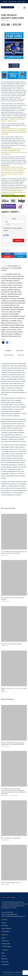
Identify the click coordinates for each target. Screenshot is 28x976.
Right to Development (7, 323)
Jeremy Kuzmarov (5, 746)
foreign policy (12, 287)
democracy (17, 280)
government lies (5, 291)
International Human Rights (17, 300)
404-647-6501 (9, 912)
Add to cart (18, 240)
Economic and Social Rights (14, 283)
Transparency (4, 327)
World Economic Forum (14, 336)
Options (14, 218)
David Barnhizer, (5, 795)
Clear (8, 224)
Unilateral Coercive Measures (9, 329)
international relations (7, 307)
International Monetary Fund (11, 305)
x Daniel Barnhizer (13, 795)
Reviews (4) (21, 355)
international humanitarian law (9, 303)
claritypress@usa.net (11, 914)
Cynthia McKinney (5, 840)
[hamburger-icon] (24, 8)
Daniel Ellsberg (9, 280)
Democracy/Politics (12, 266)
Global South (16, 289)
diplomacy (4, 283)
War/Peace (4, 270)
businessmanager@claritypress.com (16, 916)
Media (7, 309)
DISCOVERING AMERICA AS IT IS (11, 882)
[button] (18, 7)
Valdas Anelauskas (5, 884)
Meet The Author (8, 355)
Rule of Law (16, 323)
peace (8, 318)
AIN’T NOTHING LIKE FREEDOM (10, 838)
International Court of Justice (9, 298)
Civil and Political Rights (13, 278)
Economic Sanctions (6, 285)
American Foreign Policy (17, 276)
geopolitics (10, 289)
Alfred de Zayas (5, 20)
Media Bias (13, 309)
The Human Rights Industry (16, 325)
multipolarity (20, 309)
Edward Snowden (17, 285)
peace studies (13, 318)
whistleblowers (18, 334)
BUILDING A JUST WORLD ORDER (11, 644)
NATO (3, 311)
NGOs (7, 311)
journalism (16, 307)
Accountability (8, 274)
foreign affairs (5, 287)
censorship (4, 278)
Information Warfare (13, 296)
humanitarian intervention (15, 294)
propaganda (21, 318)
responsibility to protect (15, 320)
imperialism (4, 296)
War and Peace (9, 334)
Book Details (19, 350)
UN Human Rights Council (16, 327)
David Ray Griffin (5, 601)
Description (8, 350)
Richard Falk (4, 691)
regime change (5, 320)
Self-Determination (16, 268)
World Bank (4, 336)
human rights (13, 291)
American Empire (6, 276)
